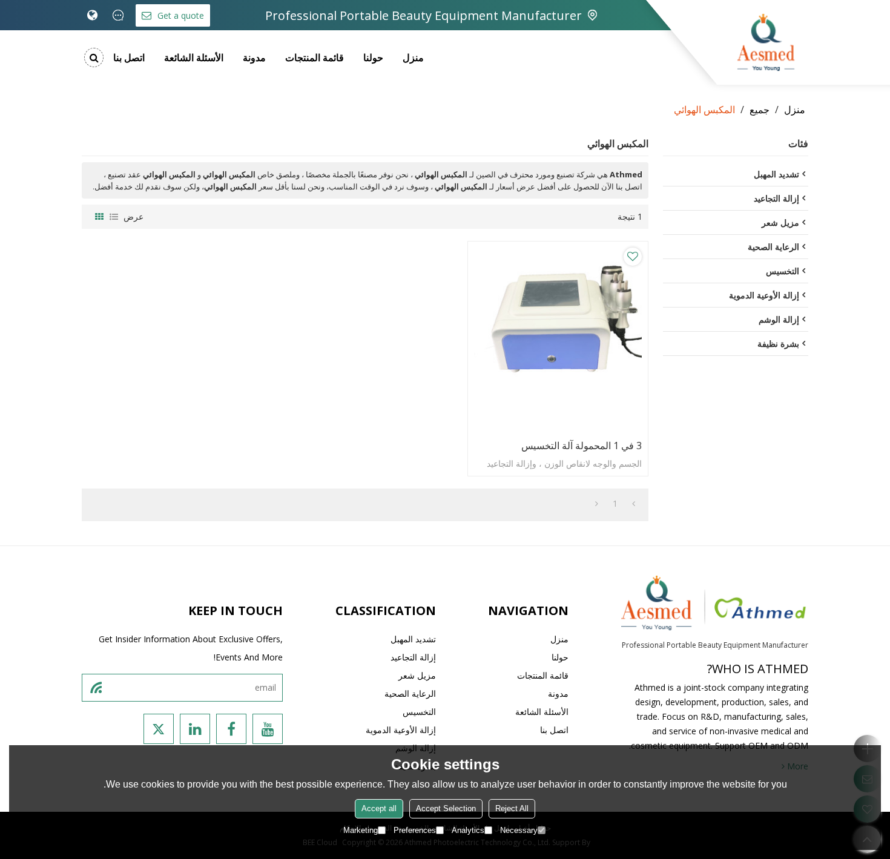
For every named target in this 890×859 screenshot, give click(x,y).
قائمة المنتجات (314, 57)
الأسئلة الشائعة (193, 57)
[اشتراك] (95, 687)
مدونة (254, 57)
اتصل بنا (129, 57)
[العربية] (92, 15)
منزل (413, 57)
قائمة (114, 217)
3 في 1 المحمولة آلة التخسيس (581, 445)
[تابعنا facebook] (231, 729)
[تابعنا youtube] (267, 729)
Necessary (519, 830)
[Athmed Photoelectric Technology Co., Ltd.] (766, 42)
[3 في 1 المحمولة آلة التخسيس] (558, 337)
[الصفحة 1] (633, 504)
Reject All (512, 808)
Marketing (360, 830)
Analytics (468, 830)
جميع (760, 110)
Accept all (379, 808)
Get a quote (180, 15)
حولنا (373, 57)
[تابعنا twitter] (158, 729)
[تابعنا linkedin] (195, 729)
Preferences (415, 830)
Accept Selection (446, 808)
